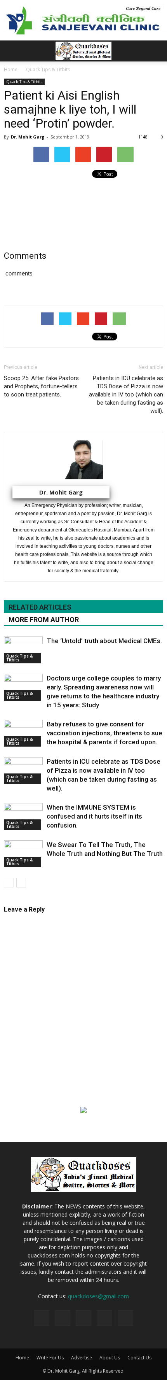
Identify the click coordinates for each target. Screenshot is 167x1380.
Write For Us (50, 1357)
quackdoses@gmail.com (98, 1296)
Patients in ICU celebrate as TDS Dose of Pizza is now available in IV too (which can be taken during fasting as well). (126, 394)
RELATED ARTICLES (40, 607)
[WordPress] (125, 1318)
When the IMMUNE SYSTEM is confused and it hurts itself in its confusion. (94, 816)
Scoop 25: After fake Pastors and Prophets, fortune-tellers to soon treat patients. (41, 386)
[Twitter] (104, 1318)
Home (22, 1357)
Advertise (81, 1357)
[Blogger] (41, 1318)
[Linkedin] (83, 1318)
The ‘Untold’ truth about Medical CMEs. (104, 641)
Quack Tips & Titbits (24, 81)
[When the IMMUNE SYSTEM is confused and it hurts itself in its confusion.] (23, 816)
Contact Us (139, 1357)
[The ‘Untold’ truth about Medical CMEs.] (23, 650)
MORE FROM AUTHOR (44, 619)
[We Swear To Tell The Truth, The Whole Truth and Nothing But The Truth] (23, 853)
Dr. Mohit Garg (27, 137)
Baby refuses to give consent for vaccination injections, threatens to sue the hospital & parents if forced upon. (104, 733)
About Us (109, 1357)
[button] (156, 50)
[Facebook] (62, 1318)
